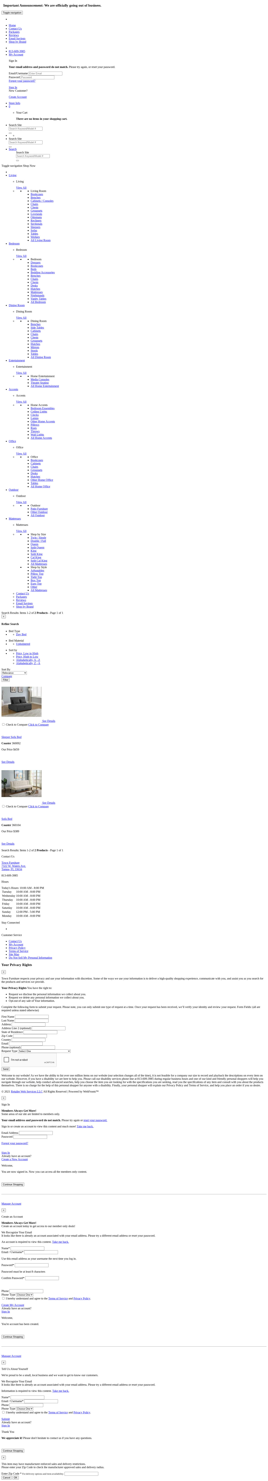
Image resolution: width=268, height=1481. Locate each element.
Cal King (36, 557)
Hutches (35, 288)
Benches (35, 197)
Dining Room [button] (17, 305)
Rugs (34, 428)
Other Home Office (42, 479)
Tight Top (36, 577)
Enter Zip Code (32, 1473)
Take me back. (85, 1126)
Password (14, 77)
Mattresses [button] (15, 518)
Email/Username (18, 73)
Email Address (9, 1132)
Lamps (34, 418)
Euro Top (36, 583)
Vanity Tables (38, 298)
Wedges (35, 237)
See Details (7, 761)
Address (6, 1024)
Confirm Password (12, 1278)
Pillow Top (37, 573)
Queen (34, 544)
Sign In (13, 87)
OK (15, 1477)
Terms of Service (18, 951)
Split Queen (37, 547)
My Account (16, 944)
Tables (34, 233)
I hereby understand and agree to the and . (48, 1298)
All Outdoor (38, 515)
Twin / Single (38, 537)
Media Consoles (40, 379)
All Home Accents (41, 437)
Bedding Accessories (43, 272)
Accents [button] (13, 389)
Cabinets (36, 330)
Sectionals (36, 223)
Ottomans (36, 217)
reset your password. (95, 1120)
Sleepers (35, 227)
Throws (35, 431)
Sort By (5, 669)
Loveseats (36, 214)
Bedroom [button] (14, 243)
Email (4, 1043)
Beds (33, 269)
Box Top (36, 580)
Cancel (6, 1477)
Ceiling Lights (39, 411)
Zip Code (6, 1035)
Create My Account (12, 1305)
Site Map (14, 954)
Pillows (35, 424)
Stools (34, 350)
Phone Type (8, 1294)
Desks (34, 285)
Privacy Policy (17, 947)
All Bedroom (38, 302)
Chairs (34, 204)
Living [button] (12, 175)
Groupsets (36, 210)
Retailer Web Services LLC (27, 1091)
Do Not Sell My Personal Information (30, 957)
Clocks (35, 414)
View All (21, 187)
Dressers (35, 262)
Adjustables (37, 570)
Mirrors (35, 347)
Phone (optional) (11, 1047)
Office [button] (12, 441)
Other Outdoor (39, 512)
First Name (7, 1016)
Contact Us (15, 941)
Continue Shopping (13, 1184)
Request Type (9, 1051)
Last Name (7, 1020)
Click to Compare (38, 724)
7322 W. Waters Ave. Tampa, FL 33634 (13, 866)
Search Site (15, 125)
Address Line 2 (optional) (16, 1028)
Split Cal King (39, 560)
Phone (5, 1291)
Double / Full (38, 540)
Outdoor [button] (13, 489)
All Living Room (41, 240)
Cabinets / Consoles (42, 200)
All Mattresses (39, 563)
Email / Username (12, 1252)
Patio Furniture (39, 508)
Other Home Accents (43, 421)
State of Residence (12, 1032)
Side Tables (37, 327)
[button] (9, 106)
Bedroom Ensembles (43, 408)
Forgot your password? (22, 80)
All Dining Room (41, 357)
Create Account (18, 96)
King (33, 550)
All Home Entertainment (45, 386)
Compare (6, 676)
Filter (5, 679)
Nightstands (37, 295)
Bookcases (37, 194)
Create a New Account (14, 1159)
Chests (34, 207)
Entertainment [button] (17, 360)
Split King (36, 554)
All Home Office (40, 486)
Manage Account (11, 1203)
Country (6, 1039)
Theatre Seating (40, 382)
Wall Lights (37, 434)
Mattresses (37, 292)
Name (5, 1248)
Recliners (36, 220)
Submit (5, 1419)
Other (34, 586)
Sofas (34, 230)
